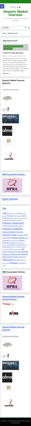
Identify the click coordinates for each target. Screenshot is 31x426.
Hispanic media (9, 235)
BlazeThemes (16, 422)
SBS (22, 249)
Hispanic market (18, 226)
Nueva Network (5, 249)
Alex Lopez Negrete (12, 213)
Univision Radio (22, 263)
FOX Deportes (16, 218)
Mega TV (14, 247)
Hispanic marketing (12, 228)
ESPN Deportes (17, 216)
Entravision (10, 216)
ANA (17, 213)
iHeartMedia (12, 242)
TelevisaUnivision (18, 260)
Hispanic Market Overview (15, 13)
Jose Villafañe (18, 242)
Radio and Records (17, 249)
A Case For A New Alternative (13, 53)
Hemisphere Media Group (9, 220)
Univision (13, 263)
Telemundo (7, 259)
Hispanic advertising (13, 223)
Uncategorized (8, 49)
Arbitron (20, 213)
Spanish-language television (16, 257)
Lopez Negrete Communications (16, 245)
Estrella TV (10, 218)
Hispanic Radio (18, 238)
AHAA (4, 213)
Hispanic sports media (13, 240)
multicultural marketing (21, 247)
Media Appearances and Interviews (13, 46)
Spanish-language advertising (12, 252)
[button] (2, 6)
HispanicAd (19, 220)
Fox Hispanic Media (23, 218)
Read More (5, 73)
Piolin (11, 249)
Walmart (4, 265)
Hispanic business (7, 226)
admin (5, 56)
